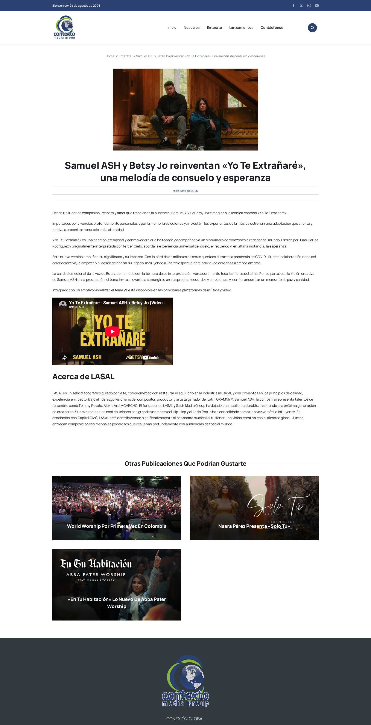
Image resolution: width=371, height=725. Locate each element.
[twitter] (301, 5)
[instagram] (309, 5)
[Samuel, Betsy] (185, 70)
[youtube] (317, 5)
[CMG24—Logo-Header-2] (74, 17)
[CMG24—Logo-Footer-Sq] (185, 656)
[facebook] (293, 5)
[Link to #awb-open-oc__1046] (312, 27)
